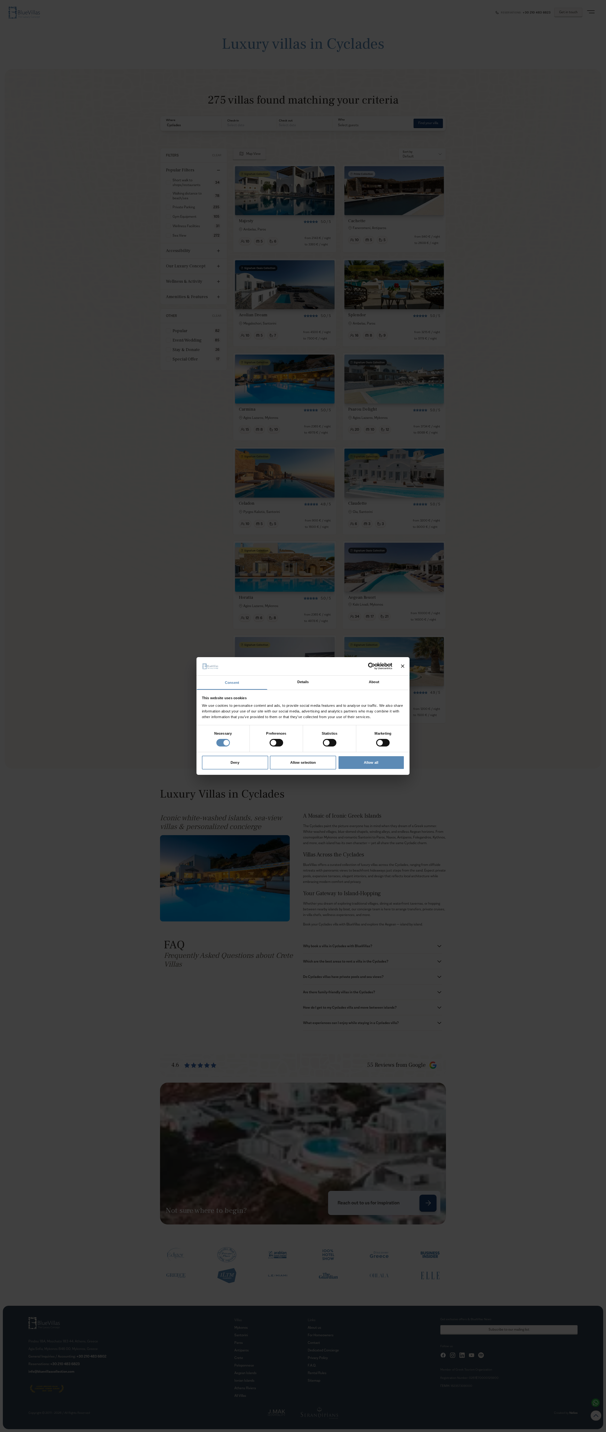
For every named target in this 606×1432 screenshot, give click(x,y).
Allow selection (303, 762)
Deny (235, 762)
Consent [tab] (232, 683)
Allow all (371, 762)
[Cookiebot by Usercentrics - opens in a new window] (371, 666)
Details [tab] (303, 682)
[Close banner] (402, 666)
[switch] (276, 742)
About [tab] (374, 682)
